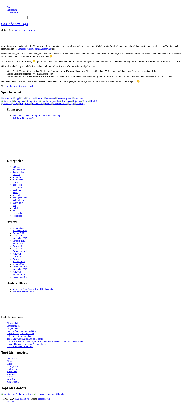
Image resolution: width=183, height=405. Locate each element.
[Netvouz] (6, 103)
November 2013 (20, 269)
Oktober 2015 (19, 241)
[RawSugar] (65, 101)
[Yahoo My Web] (63, 98)
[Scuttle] (47, 103)
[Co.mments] (36, 103)
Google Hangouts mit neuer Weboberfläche (26, 344)
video (15, 210)
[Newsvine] (77, 98)
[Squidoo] (76, 101)
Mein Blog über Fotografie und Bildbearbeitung (34, 289)
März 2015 (17, 248)
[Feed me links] (59, 103)
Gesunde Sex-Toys (14, 24)
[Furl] (22, 98)
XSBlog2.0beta (22, 399)
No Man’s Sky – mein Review (20, 333)
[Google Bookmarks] (49, 101)
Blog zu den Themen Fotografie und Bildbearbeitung (36, 115)
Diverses (16, 174)
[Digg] (16, 98)
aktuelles (16, 167)
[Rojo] (14, 103)
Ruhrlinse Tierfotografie (23, 118)
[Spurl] (84, 101)
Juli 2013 (17, 272)
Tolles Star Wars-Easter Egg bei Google (25, 339)
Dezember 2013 (20, 266)
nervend (16, 195)
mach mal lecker (20, 190)
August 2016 (18, 233)
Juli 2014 (17, 254)
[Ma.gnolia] (18, 101)
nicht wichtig (18, 200)
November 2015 (20, 238)
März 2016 (17, 235)
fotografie (17, 177)
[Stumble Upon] (31, 101)
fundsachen (19, 30)
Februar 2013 (19, 274)
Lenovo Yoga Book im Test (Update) (23, 331)
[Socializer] (6, 101)
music (15, 192)
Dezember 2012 (20, 277)
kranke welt (18, 187)
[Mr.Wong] (79, 103)
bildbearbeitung (20, 169)
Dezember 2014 (20, 251)
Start (9, 7)
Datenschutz (12, 12)
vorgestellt (17, 213)
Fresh (47, 399)
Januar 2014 (18, 264)
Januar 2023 (18, 228)
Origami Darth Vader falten (19, 336)
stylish (15, 208)
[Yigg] (70, 103)
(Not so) (41, 399)
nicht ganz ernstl (33, 30)
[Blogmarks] (24, 103)
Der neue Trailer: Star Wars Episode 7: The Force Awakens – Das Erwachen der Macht (46, 341)
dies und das (18, 172)
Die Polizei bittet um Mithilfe (20, 346)
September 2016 (20, 230)
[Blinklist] (30, 98)
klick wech (17, 185)
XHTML (5, 401)
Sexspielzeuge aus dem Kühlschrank (34, 49)
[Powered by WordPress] (17, 394)
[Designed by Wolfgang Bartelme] (49, 394)
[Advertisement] (34, 38)
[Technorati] (49, 98)
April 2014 (17, 259)
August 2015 (18, 243)
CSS (12, 401)
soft (14, 205)
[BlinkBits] (93, 101)
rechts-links (18, 203)
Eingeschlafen (13, 323)
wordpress (17, 216)
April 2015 (17, 246)
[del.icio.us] (7, 98)
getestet (16, 182)
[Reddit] (39, 98)
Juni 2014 (17, 256)
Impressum (12, 10)
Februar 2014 (19, 261)
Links (9, 361)
